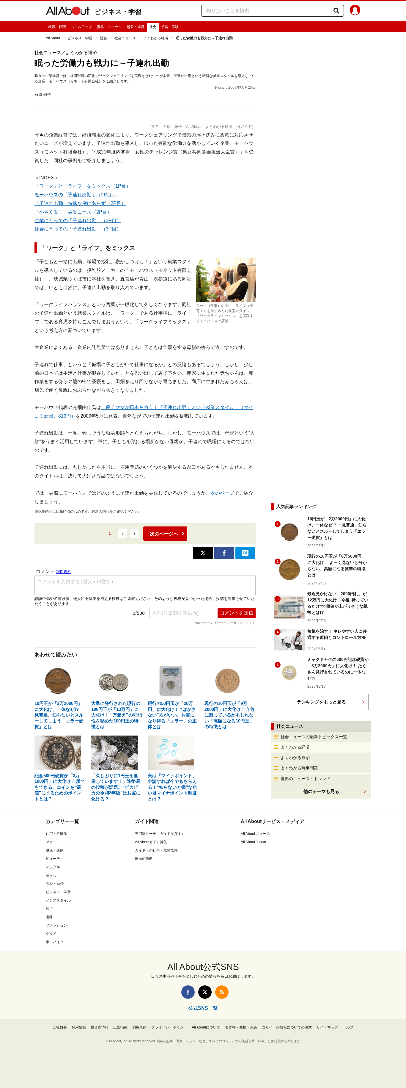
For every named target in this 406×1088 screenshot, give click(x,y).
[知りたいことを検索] (336, 11)
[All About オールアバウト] (68, 12)
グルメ (51, 934)
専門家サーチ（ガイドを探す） (160, 834)
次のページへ (164, 533)
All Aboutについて (206, 1027)
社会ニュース (125, 38)
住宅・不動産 (56, 834)
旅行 (49, 909)
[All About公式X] (205, 992)
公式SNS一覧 (203, 1008)
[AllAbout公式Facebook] (188, 992)
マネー (51, 842)
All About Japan (253, 842)
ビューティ (55, 859)
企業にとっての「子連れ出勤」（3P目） (77, 220)
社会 (152, 27)
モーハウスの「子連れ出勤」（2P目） (75, 194)
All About (53, 38)
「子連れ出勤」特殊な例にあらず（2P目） (80, 203)
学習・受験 (170, 27)
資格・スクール (109, 27)
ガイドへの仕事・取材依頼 (156, 850)
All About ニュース (255, 834)
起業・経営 (135, 27)
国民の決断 (144, 859)
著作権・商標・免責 (241, 1027)
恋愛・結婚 (55, 884)
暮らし (51, 875)
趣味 (49, 917)
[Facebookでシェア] (224, 553)
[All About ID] (355, 11)
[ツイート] (203, 553)
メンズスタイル (58, 900)
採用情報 (79, 1027)
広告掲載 (120, 1027)
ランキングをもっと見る (321, 701)
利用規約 (139, 1027)
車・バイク (55, 942)
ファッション (56, 925)
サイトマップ (327, 1027)
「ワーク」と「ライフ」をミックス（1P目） (82, 186)
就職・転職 (57, 27)
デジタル (53, 867)
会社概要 (60, 1027)
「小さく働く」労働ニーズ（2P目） (73, 211)
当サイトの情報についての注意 (287, 1027)
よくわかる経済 (155, 38)
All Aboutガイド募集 (151, 842)
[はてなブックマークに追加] (245, 553)
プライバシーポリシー (169, 1027)
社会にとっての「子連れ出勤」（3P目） (77, 228)
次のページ (222, 493)
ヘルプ (348, 1027)
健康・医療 (55, 850)
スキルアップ (81, 27)
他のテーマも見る (321, 791)
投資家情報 (99, 1027)
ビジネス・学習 (118, 11)
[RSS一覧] (222, 992)
